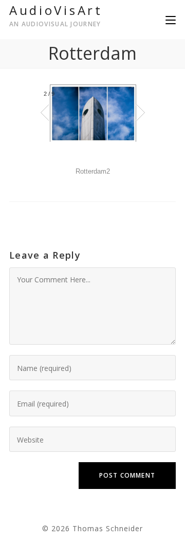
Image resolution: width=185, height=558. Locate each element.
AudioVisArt (56, 15)
